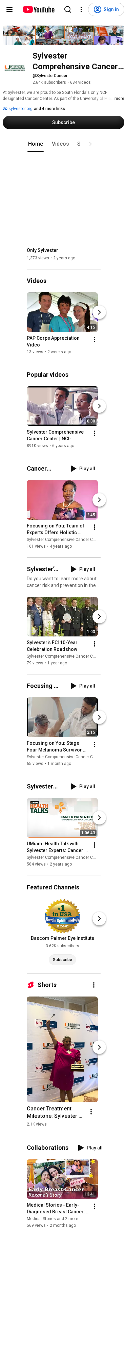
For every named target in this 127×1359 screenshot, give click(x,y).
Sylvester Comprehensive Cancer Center (65, 539)
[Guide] (9, 9)
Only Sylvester (42, 250)
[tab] (35, 144)
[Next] (99, 312)
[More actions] (94, 339)
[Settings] (81, 9)
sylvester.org (20, 108)
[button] (90, 144)
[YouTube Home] (38, 9)
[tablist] (63, 144)
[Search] (68, 9)
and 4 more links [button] (49, 108)
